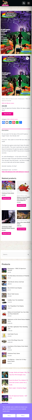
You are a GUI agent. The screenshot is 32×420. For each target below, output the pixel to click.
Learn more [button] (6, 411)
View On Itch (7, 113)
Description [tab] (5, 130)
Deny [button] (9, 415)
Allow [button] (22, 415)
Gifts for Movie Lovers (11, 98)
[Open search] (24, 3)
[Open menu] (29, 3)
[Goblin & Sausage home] (5, 3)
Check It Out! (6, 198)
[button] (27, 58)
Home (3, 98)
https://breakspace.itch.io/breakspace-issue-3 (15, 171)
